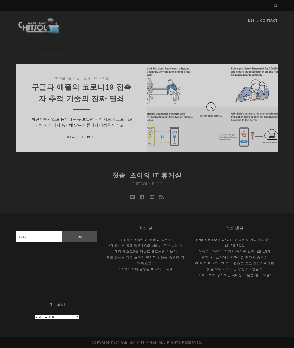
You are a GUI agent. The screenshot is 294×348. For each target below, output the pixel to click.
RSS (251, 20)
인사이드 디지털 (96, 78)
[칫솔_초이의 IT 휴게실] (39, 31)
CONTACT (269, 20)
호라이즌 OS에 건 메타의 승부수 (145, 239)
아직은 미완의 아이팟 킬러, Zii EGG (241, 251)
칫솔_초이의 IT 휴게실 (147, 175)
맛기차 (207, 257)
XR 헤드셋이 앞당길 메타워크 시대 (145, 269)
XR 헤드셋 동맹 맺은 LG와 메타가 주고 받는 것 (145, 245)
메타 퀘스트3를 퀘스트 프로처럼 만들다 (146, 251)
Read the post (81, 137)
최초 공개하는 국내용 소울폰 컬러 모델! (240, 275)
